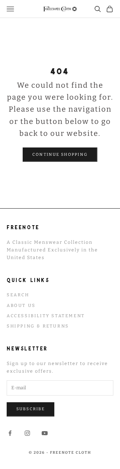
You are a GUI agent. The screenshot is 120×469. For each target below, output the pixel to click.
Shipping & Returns (38, 326)
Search (18, 294)
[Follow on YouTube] (44, 433)
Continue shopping (60, 154)
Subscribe (30, 409)
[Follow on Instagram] (27, 433)
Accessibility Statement (46, 315)
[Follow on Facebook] (10, 433)
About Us (21, 305)
